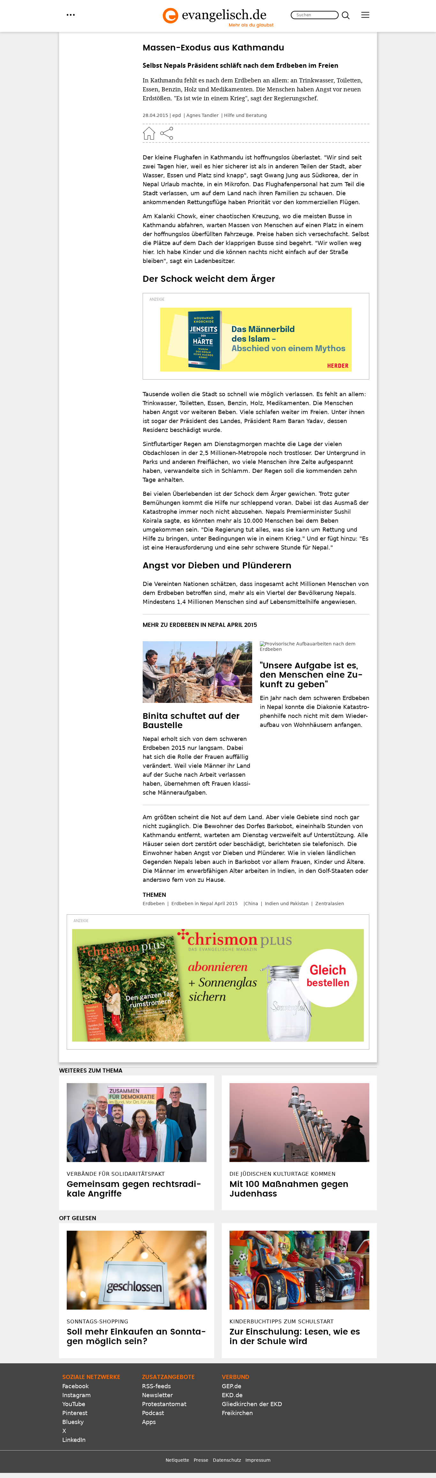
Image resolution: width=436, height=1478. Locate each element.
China (251, 903)
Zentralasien (329, 903)
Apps (149, 1422)
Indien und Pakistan (287, 903)
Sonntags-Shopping (97, 1322)
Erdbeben (154, 903)
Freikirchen (237, 1413)
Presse (201, 1460)
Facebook (75, 1386)
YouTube (73, 1404)
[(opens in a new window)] (256, 340)
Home (149, 133)
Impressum (258, 1460)
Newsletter (157, 1395)
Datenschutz (227, 1460)
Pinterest (74, 1413)
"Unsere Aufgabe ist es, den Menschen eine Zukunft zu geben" (311, 658)
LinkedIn (74, 1439)
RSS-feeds (156, 1386)
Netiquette (177, 1460)
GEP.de (231, 1386)
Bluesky (73, 1422)
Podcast (153, 1413)
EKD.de (232, 1395)
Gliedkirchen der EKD (252, 1404)
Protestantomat (164, 1404)
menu (71, 15)
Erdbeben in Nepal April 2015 (204, 903)
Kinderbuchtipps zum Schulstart (281, 1322)
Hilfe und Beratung (245, 115)
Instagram (76, 1395)
